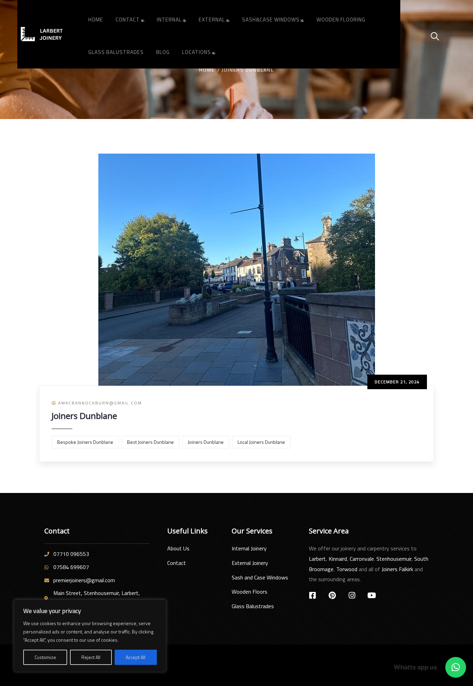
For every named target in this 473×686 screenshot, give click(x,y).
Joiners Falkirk (397, 569)
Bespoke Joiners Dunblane (85, 442)
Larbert (317, 559)
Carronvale (362, 559)
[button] (455, 667)
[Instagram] (352, 595)
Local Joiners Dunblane (261, 442)
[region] (90, 636)
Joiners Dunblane (84, 415)
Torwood (346, 569)
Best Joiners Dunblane (150, 442)
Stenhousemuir (393, 559)
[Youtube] (372, 595)
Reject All (90, 657)
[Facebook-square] (312, 595)
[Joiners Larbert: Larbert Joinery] (48, 34)
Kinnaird (338, 559)
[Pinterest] (332, 595)
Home (207, 69)
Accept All (135, 657)
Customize (45, 657)
